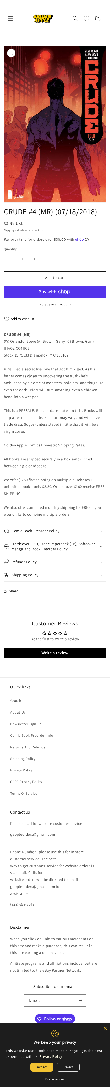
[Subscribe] (80, 1000)
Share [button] (13, 590)
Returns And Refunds (27, 747)
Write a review (54, 652)
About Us (18, 712)
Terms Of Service (23, 793)
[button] (10, 18)
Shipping (9, 230)
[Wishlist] (86, 18)
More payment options (55, 304)
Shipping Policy (23, 758)
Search (15, 700)
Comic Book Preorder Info (31, 735)
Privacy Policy (21, 770)
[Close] (105, 1028)
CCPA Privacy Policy (26, 781)
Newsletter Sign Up (26, 724)
